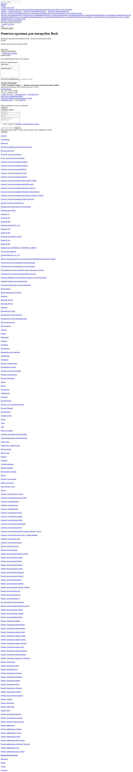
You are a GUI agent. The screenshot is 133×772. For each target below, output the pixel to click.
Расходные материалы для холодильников (16, 285)
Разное (3, 386)
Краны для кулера (7, 483)
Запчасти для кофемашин (35, 15)
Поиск (57, 9)
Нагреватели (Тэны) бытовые (11, 315)
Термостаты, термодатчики (10, 445)
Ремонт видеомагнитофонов (11, 714)
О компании (11, 9)
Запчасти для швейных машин (110, 15)
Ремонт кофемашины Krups (10, 736)
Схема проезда (6, 89)
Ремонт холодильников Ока (10, 595)
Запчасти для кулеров (52, 13)
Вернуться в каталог (10, 53)
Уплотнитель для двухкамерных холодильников (18, 266)
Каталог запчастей (22, 9)
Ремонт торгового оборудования (12, 722)
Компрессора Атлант (8, 210)
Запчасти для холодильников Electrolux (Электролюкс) (20, 192)
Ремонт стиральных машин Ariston (13, 636)
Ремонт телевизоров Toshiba (11, 692)
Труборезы (4, 360)
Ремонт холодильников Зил (10, 591)
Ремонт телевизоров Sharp (10, 684)
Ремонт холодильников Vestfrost (12, 583)
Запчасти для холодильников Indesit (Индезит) (17, 184)
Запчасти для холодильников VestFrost (14, 165)
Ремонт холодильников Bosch (11, 561)
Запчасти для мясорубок (70, 15)
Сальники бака (6, 416)
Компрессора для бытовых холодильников (16, 207)
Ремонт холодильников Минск (12, 617)
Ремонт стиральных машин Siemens (13, 654)
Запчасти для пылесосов (53, 15)
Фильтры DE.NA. (7, 300)
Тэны (3, 423)
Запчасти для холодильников (11, 13)
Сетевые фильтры (7, 464)
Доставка (69, 9)
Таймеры (4, 307)
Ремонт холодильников (9, 550)
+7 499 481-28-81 (20, 94)
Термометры (5, 356)
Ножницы (4, 345)
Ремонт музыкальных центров (11, 718)
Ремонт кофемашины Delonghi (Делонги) (15, 744)
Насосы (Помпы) (7, 408)
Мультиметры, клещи (8, 367)
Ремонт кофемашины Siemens (11, 729)
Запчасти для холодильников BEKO (13, 169)
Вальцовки (5, 337)
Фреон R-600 (5, 221)
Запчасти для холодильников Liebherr (14, 162)
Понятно (4, 132)
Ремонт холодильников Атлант (12, 557)
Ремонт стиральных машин (10, 621)
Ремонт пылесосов (7, 703)
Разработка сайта (7, 100)
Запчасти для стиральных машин (33, 13)
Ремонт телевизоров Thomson (11, 688)
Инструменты (6, 326)
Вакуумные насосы (8, 322)
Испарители (5, 389)
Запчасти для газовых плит (16, 19)
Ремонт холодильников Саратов (12, 613)
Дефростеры (5, 393)
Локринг (4, 341)
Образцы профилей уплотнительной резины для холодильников (23, 277)
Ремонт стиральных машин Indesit (13, 628)
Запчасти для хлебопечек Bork (11, 520)
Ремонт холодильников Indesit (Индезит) (15, 606)
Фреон (3, 382)
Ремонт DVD (5, 710)
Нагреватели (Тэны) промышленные (14, 318)
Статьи (62, 9)
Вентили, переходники (9, 363)
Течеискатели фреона (8, 251)
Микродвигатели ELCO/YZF (11, 292)
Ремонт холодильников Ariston (12, 569)
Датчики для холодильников (11, 371)
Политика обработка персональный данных (16, 147)
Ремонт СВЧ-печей (7, 707)
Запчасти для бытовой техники (35, 11)
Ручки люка (5, 442)
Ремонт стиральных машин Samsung (14, 643)
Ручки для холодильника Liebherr (12, 158)
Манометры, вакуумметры (10, 352)
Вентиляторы (5, 289)
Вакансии (4, 143)
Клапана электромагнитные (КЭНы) (14, 434)
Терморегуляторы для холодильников (14, 281)
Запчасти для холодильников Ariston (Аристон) (17, 199)
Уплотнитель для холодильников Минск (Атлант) (18, 274)
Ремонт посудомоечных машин (12, 695)
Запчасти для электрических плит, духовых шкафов (19, 535)
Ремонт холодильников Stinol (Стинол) (14, 554)
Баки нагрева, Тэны (8, 486)
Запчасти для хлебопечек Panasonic (25, 17)
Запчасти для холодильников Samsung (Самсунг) (18, 188)
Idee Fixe (23, 100)
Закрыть (4, 107)
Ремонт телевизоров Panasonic (11, 677)
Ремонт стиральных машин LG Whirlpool (15, 658)
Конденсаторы (6, 401)
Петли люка (5, 453)
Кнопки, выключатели (9, 374)
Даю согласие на (21, 124)
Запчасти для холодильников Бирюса (14, 177)
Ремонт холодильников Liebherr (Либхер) (15, 587)
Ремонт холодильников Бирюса (12, 565)
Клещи (3, 333)
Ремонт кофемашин (8, 725)
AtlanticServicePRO (16, 96)
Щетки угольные (7, 430)
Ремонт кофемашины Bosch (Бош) (13, 740)
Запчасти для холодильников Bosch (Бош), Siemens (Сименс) (22, 195)
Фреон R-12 (5, 214)
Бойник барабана (7, 468)
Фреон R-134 (5, 218)
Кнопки (3, 457)
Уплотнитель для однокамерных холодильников (18, 263)
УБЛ (2, 427)
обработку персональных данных (27, 124)
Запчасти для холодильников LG (12, 203)
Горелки (4, 330)
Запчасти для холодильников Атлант (14, 173)
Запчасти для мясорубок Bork (58, 11)
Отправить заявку (7, 128)
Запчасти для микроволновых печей (14, 15)
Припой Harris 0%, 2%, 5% (10, 255)
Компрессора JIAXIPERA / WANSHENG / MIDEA (18, 248)
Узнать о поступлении (8, 51)
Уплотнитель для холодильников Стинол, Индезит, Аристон (22, 270)
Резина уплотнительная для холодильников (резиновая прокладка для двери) (28, 259)
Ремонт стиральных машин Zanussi (13, 639)
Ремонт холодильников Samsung (12, 572)
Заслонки (4, 397)
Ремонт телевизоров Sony (10, 666)
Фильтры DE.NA (7, 304)
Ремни (3, 419)
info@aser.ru (5, 96)
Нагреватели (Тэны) (8, 311)
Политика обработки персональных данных (16, 98)
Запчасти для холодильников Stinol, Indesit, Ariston (18, 180)
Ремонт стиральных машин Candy (13, 632)
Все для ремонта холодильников (12, 602)
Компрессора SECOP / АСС (10, 225)
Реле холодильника (7, 378)
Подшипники (5, 412)
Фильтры (4, 296)
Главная (3, 9)
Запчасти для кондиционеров (11, 21)
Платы (3, 490)
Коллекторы (5, 348)
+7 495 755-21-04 (7, 94)
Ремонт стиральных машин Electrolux (14, 651)
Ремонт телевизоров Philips (10, 680)
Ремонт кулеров (6, 699)
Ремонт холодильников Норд (11, 580)
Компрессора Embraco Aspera (11, 236)
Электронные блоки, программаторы (14, 438)
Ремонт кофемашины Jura (10, 748)
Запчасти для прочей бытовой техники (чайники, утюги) (78, 17)
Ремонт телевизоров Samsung (11, 673)
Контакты (51, 9)
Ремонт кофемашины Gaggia (11, 733)
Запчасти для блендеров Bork (48, 17)
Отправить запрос (7, 28)
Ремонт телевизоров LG (9, 669)
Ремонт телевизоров (8, 662)
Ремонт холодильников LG (10, 598)
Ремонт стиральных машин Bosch (13, 625)
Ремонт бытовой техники (39, 9)
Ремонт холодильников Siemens (12, 576)
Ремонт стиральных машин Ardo (12, 647)
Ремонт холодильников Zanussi (12, 610)
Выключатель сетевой (8, 472)
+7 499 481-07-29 (32, 94)
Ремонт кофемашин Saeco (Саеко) (13, 751)
